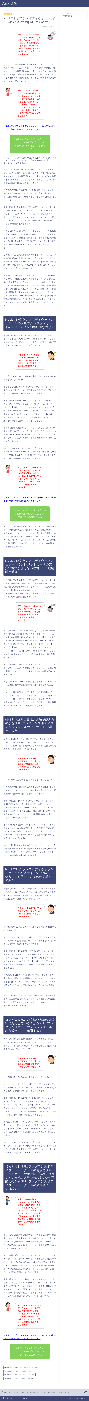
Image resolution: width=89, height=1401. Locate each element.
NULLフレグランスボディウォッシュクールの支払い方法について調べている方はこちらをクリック (30, 144)
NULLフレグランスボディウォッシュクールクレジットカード (22, 1367)
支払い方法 (9, 3)
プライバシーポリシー (12, 1398)
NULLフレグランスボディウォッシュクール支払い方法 (20, 1374)
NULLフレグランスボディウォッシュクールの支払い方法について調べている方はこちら (30, 513)
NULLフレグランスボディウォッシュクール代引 (18, 1371)
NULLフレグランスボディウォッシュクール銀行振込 (19, 1378)
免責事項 (25, 1398)
